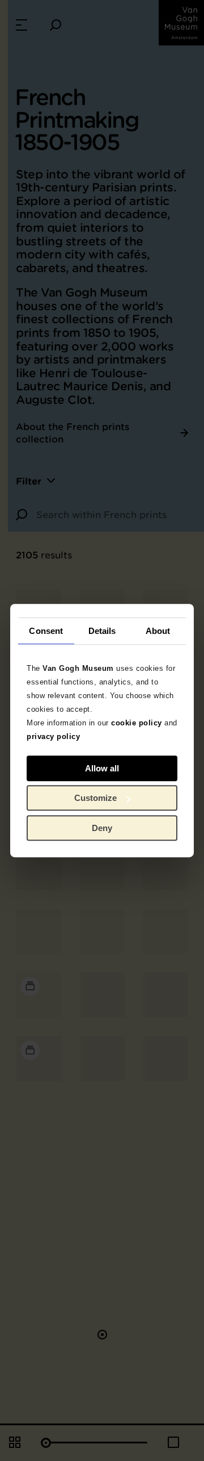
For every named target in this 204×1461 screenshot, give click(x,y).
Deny (102, 828)
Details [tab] (102, 631)
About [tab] (158, 631)
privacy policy (53, 736)
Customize (95, 798)
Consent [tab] (46, 631)
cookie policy (136, 723)
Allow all (102, 768)
